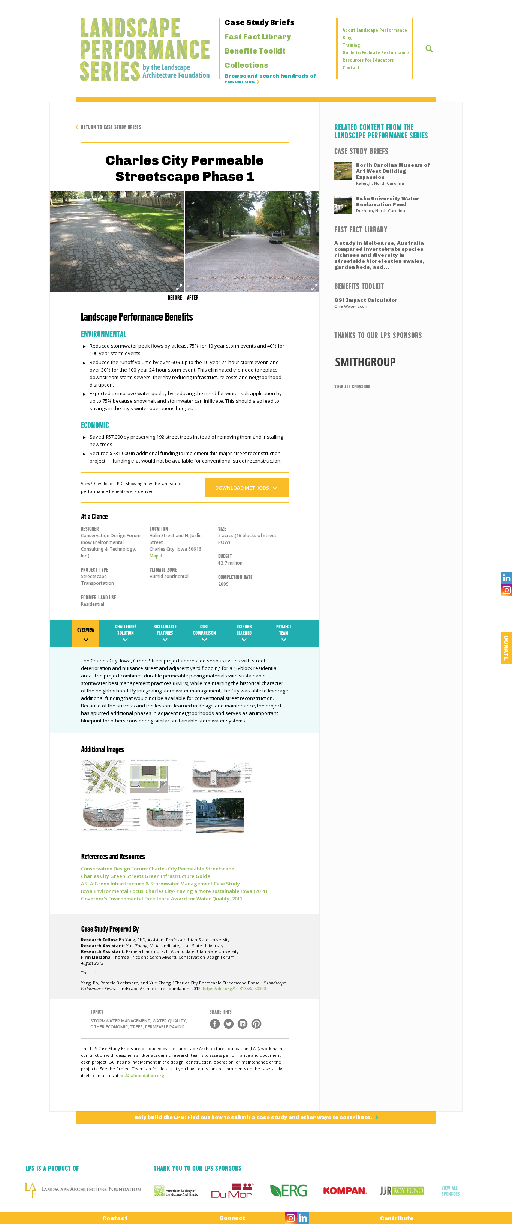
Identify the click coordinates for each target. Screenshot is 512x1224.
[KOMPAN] (351, 1190)
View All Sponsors (352, 386)
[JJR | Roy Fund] (408, 1191)
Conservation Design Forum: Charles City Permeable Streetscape (157, 868)
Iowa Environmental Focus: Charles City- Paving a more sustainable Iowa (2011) (174, 891)
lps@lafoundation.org (142, 1075)
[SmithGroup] (381, 361)
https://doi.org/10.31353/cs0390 (234, 988)
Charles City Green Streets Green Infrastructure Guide (145, 876)
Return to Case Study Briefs (111, 126)
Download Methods (242, 487)
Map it (156, 556)
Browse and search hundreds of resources (270, 79)
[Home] (124, 49)
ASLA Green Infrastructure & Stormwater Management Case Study (160, 883)
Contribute (397, 1218)
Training (351, 45)
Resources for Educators (368, 60)
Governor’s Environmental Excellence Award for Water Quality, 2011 (162, 898)
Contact (351, 67)
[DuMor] (238, 1190)
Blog (347, 37)
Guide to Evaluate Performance (376, 52)
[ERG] (295, 1190)
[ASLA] (182, 1190)
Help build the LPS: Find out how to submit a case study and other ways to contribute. (253, 1117)
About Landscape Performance (375, 30)
